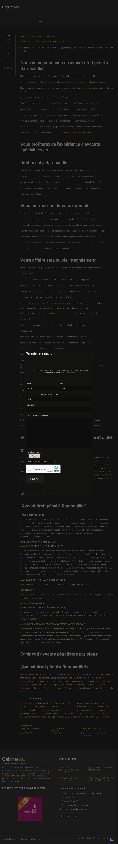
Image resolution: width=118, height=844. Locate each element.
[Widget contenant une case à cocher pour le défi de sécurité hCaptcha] (43, 469)
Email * (62, 383)
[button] (111, 839)
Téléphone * (30, 405)
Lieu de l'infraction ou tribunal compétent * (42, 394)
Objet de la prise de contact (37, 415)
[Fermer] (93, 352)
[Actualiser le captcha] (53, 452)
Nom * (28, 383)
